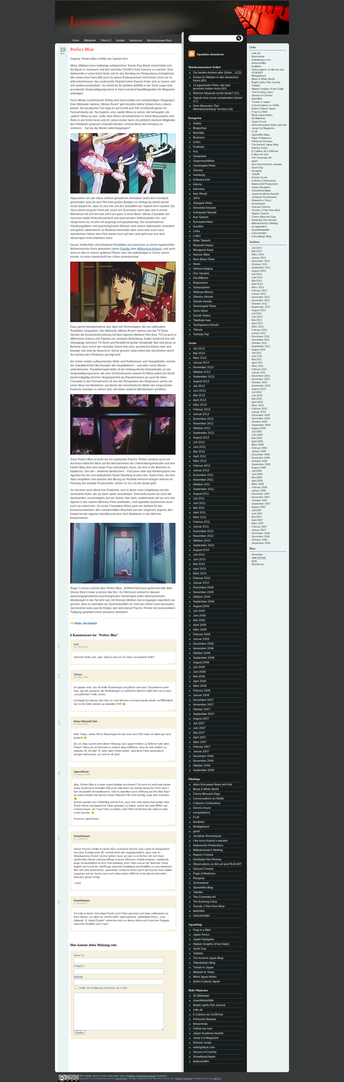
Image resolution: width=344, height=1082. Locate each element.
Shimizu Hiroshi (203, 296)
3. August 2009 (82, 774)
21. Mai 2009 (81, 724)
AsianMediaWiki (203, 1000)
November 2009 (203, 592)
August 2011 (201, 493)
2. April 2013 (80, 903)
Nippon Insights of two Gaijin (211, 944)
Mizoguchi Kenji (203, 250)
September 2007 (203, 714)
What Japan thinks (204, 976)
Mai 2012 (199, 451)
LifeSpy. (217, 1078)
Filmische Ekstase (204, 1019)
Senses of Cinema (204, 1052)
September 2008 (203, 657)
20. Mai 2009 (81, 647)
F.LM (196, 817)
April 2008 (199, 681)
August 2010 (201, 550)
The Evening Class (205, 901)
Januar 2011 (201, 526)
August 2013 (201, 381)
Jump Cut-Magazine (206, 1038)
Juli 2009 (199, 611)
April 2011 (199, 512)
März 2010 (200, 573)
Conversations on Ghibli (208, 798)
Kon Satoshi (90, 623)
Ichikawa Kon (201, 179)
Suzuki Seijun (202, 315)
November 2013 (203, 367)
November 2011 (203, 479)
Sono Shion (200, 310)
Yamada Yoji (201, 334)
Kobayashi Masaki (204, 212)
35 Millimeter (201, 995)
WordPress (258, 564)
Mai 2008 (199, 676)
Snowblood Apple (204, 1056)
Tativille (198, 892)
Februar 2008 (201, 690)
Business (199, 137)
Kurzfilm (198, 226)
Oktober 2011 (201, 484)
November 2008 (203, 648)
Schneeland (201, 883)
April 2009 (199, 625)
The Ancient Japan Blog (208, 958)
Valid (259, 557)
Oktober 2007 (201, 709)
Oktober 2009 (201, 597)
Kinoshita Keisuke (204, 207)
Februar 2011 (201, 522)
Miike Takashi (201, 240)
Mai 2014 (199, 353)
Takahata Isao (202, 320)
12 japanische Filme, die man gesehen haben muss (212, 87)
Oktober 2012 (201, 428)
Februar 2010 (201, 578)
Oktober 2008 (201, 653)
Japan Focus (201, 934)
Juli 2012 (199, 442)
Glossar (198, 170)
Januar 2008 (201, 695)
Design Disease (183, 1078)
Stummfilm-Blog (203, 887)
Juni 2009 (199, 615)
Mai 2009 (199, 620)
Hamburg (199, 175)
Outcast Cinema (203, 868)
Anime (78, 623)
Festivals (198, 147)
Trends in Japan (203, 967)
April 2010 (199, 568)
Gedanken (199, 156)
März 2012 (200, 461)
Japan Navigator (203, 939)
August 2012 (201, 437)
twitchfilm (199, 911)
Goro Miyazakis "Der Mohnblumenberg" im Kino (210, 107)
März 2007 (200, 742)
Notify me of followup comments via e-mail (103, 987)
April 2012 (199, 456)
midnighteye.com (204, 1047)
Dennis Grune (202, 808)
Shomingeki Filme (204, 306)
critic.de (198, 1009)
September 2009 (203, 601)
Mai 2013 (199, 395)
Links (196, 231)
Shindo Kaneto (202, 301)
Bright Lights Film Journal (209, 1005)
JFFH (196, 198)
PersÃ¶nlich (200, 278)
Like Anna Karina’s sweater (210, 840)
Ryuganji (199, 878)
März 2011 (199, 517)
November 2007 (203, 704)
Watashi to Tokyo (204, 972)
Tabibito (198, 953)
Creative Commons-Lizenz (141, 1076)
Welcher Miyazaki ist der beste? (213, 93)
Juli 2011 (199, 498)
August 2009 (201, 606)
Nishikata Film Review (207, 859)
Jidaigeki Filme (202, 203)
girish (196, 831)
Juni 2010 (199, 559)
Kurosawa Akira (203, 221)
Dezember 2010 (203, 531)
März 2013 (200, 404)
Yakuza (197, 329)
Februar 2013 (201, 409)
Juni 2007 (199, 728)
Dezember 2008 (203, 643)
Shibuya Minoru (203, 292)
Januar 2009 (201, 639)
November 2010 (203, 536)
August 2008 (201, 662)
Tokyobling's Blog (204, 962)
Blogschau (200, 128)
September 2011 (203, 489)
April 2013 (199, 400)
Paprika (125, 248)
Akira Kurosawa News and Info (212, 784)
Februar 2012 (201, 465)
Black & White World (206, 789)
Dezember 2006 (203, 756)
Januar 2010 (201, 582)
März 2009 (200, 629)
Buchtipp (198, 132)
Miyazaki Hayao (203, 245)
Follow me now (202, 1028)
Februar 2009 (201, 634)
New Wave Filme (204, 259)
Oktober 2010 (201, 540)
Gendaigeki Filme (204, 165)
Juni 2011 (199, 503)
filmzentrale (200, 1024)
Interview (199, 189)
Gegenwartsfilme (204, 161)
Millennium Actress (149, 248)
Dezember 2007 (203, 700)
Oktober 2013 (201, 372)
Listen (197, 236)
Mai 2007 (199, 732)
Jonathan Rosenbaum (207, 836)
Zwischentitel (201, 915)
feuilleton (199, 822)
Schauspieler (201, 287)
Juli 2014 (199, 348)
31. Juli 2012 (81, 838)
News (196, 264)
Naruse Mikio (201, 254)
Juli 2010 (199, 554)
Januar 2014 (201, 362)
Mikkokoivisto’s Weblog (208, 850)
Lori (76, 644)
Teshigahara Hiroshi (206, 325)
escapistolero (201, 812)
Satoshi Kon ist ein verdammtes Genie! (217, 98)
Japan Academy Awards (208, 1033)
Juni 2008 (199, 671)
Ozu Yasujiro (201, 273)
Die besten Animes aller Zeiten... (213, 72)
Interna (197, 184)
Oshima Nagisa (203, 268)
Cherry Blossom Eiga (206, 794)
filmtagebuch (201, 826)
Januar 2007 (201, 751)
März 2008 (200, 686)
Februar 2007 (201, 746)
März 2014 (200, 358)
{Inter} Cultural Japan (206, 981)
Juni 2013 (199, 390)
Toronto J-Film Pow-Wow (209, 906)
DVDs (197, 142)
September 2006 (203, 770)
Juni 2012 (199, 447)
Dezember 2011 (203, 475)
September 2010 (203, 545)
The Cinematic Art (204, 897)
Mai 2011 (199, 507)
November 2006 (203, 760)
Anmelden (257, 554)
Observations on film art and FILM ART (217, 864)
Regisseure (200, 282)
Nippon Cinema (203, 854)
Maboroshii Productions (208, 845)
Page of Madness (204, 873)
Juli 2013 (199, 386)
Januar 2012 (201, 470)
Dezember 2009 (203, 587)
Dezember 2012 (203, 418)
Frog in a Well (202, 930)
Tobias (78, 674)
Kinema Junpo (202, 1042)
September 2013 (203, 376)
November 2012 (203, 423)
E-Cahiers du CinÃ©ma (208, 1014)
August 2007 (201, 718)
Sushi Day (199, 948)
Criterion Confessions (207, 803)
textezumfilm (201, 1061)
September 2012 (203, 433)
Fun (195, 151)
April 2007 (199, 737)
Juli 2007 (199, 723)
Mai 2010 (199, 564)
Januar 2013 (201, 414)
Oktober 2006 (201, 765)
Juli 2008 (199, 667)
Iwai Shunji (200, 193)
